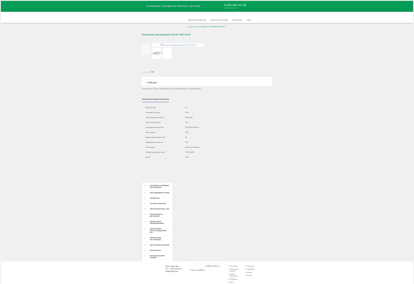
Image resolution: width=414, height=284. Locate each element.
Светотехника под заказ (197, 20)
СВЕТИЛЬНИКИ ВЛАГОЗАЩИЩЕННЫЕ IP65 (158, 230)
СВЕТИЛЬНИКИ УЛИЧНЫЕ (159, 245)
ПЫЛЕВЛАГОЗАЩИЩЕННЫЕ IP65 (213, 26)
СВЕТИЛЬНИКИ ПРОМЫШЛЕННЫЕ (157, 222)
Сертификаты (168, 5)
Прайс (249, 20)
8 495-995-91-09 (235, 5)
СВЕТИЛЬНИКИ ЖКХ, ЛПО (159, 209)
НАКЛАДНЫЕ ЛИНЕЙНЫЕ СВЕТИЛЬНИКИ (159, 186)
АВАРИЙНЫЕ (155, 198)
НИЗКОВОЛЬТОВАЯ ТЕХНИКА (157, 256)
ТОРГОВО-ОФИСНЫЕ (158, 203)
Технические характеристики (155, 99)
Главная (190, 26)
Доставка (195, 5)
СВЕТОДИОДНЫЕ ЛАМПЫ (159, 193)
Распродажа (237, 20)
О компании (153, 5)
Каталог (197, 26)
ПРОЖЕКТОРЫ (155, 250)
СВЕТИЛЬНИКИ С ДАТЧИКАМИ (156, 215)
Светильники (170, 20)
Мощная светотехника (219, 20)
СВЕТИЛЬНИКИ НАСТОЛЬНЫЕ (155, 238)
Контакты (183, 5)
